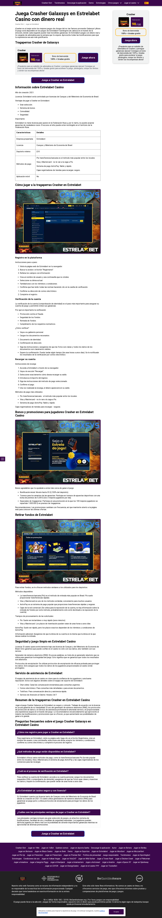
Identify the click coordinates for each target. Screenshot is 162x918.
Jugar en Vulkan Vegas (50, 859)
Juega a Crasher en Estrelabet (57, 80)
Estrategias (101, 3)
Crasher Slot (47, 3)
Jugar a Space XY (123, 862)
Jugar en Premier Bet (72, 855)
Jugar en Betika (139, 848)
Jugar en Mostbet (117, 851)
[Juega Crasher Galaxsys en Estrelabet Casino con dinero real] (17, 3)
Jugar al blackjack (57, 862)
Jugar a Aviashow (21, 862)
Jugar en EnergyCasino (69, 866)
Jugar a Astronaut (92, 862)
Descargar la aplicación (76, 3)
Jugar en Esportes (82, 851)
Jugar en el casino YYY (89, 866)
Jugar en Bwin (60, 851)
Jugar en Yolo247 (69, 859)
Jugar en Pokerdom (35, 855)
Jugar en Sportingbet (141, 855)
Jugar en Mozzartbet (135, 851)
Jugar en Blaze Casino (43, 851)
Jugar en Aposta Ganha (79, 848)
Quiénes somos (62, 848)
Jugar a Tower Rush (105, 859)
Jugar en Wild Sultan (86, 859)
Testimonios (59, 3)
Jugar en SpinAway (140, 862)
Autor (114, 848)
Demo (91, 3)
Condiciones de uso (31, 859)
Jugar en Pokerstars (53, 855)
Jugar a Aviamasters (75, 862)
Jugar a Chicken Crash (124, 859)
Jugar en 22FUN (51, 866)
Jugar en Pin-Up (18, 855)
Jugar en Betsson (25, 851)
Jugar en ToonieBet (109, 866)
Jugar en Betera (125, 848)
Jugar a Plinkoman (142, 859)
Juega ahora (88, 57)
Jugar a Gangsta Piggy (39, 862)
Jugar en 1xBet (47, 848)
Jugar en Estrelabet (99, 851)
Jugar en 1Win (33, 848)
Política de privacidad (92, 855)
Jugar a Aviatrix (108, 862)
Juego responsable (111, 855)
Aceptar (116, 912)
